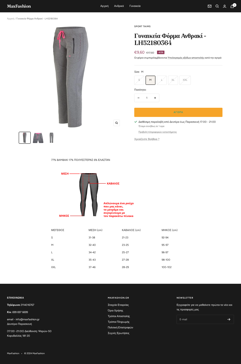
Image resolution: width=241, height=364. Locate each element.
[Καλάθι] (232, 6)
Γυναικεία (135, 6)
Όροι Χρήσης (115, 310)
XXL (185, 79)
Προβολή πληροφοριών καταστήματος (157, 132)
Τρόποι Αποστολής (119, 316)
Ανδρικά (119, 6)
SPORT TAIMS (142, 26)
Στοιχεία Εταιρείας (118, 305)
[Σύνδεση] (224, 6)
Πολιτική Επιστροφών (120, 327)
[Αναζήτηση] (217, 6)
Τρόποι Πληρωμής (118, 321)
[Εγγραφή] (228, 319)
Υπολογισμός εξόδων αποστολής (186, 57)
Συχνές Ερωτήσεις (118, 333)
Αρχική (104, 6)
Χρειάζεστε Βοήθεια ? (146, 139)
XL (172, 79)
